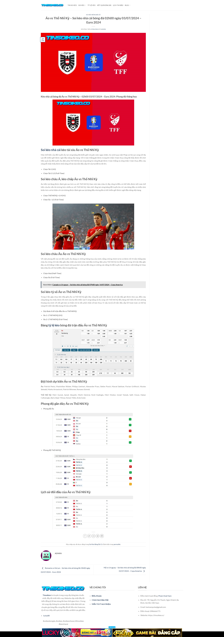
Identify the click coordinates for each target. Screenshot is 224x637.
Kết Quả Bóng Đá (104, 5)
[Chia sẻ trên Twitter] (89, 536)
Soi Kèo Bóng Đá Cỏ (93, 14)
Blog (127, 5)
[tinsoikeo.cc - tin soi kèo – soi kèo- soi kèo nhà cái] (52, 5)
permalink (117, 544)
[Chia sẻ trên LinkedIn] (102, 536)
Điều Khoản (97, 596)
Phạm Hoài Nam (165, 596)
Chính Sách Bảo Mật (100, 600)
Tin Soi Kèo (72, 5)
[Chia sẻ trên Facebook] (85, 536)
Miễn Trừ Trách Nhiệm (101, 604)
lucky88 (46, 615)
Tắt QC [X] (112, 627)
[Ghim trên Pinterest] (98, 536)
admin (103, 29)
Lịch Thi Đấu (118, 5)
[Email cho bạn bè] (93, 536)
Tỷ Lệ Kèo (91, 5)
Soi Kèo (81, 5)
